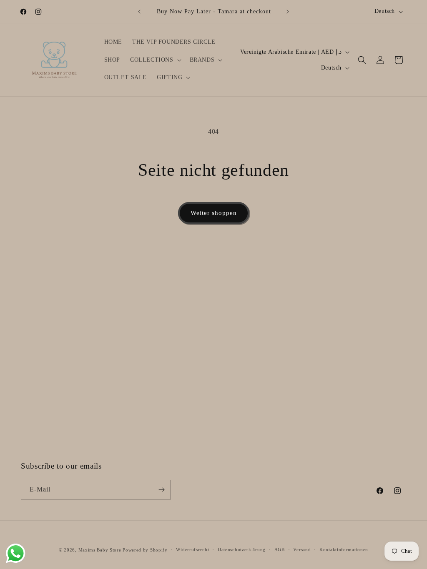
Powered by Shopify (145, 549)
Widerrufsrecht (192, 549)
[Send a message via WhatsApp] (15, 553)
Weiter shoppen (214, 213)
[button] (155, 60)
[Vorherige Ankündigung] (139, 12)
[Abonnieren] (161, 489)
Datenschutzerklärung (242, 549)
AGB (279, 549)
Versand (302, 549)
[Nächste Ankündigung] (288, 12)
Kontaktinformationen (343, 549)
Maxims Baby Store (99, 549)
